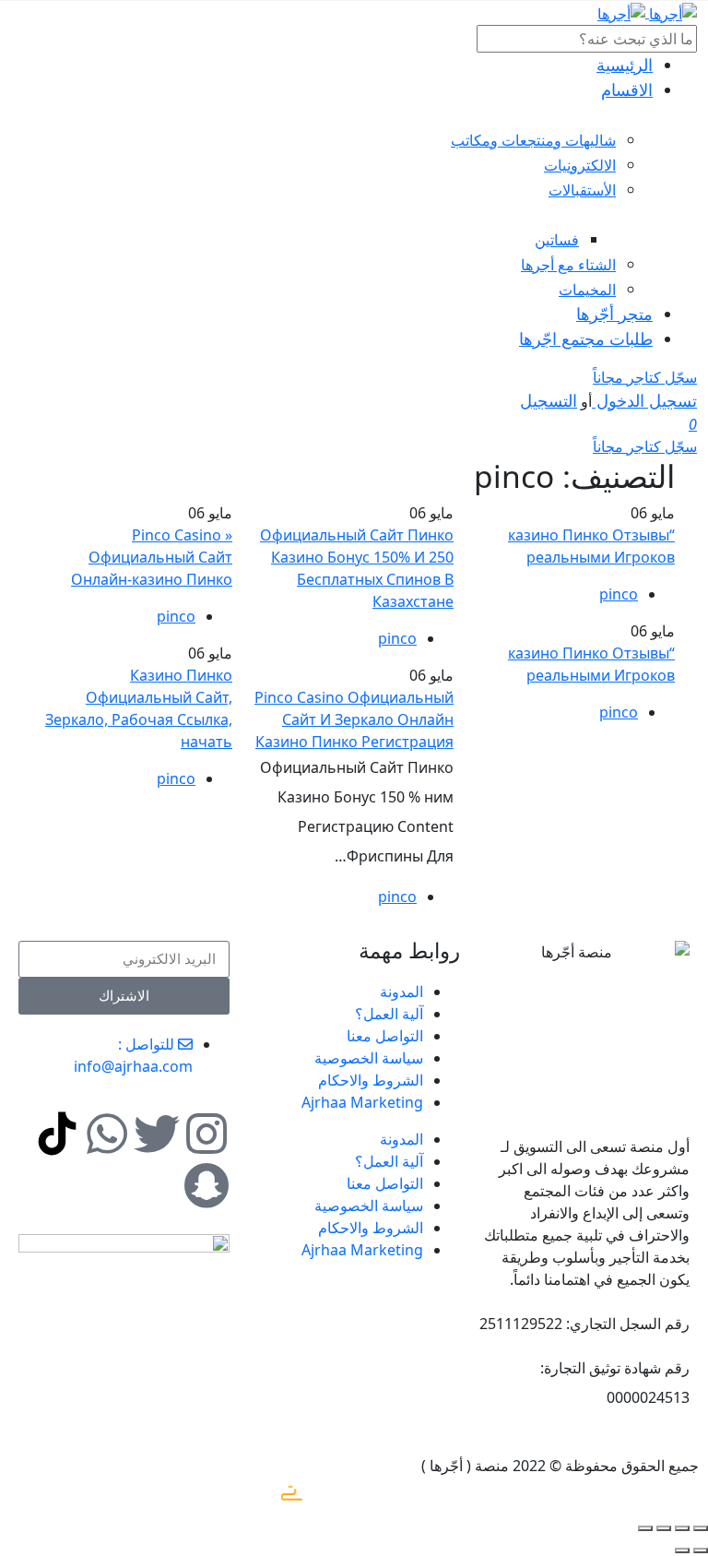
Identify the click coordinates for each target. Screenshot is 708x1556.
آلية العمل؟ (389, 1014)
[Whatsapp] (107, 1134)
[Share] (682, 1528)
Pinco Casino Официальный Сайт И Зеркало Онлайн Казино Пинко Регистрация (354, 719)
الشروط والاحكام (370, 1080)
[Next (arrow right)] (682, 1550)
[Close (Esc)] (700, 1528)
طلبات (586, 338)
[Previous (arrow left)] (700, 1550)
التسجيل (548, 400)
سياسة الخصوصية (368, 1058)
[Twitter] (157, 1134)
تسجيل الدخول (644, 400)
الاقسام (627, 89)
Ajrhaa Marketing (362, 1102)
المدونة (401, 991)
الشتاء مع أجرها (568, 265)
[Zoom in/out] (645, 1528)
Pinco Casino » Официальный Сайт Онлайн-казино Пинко (151, 557)
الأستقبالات (582, 190)
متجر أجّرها (614, 314)
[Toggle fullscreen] (663, 1528)
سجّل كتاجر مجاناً (645, 377)
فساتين (557, 240)
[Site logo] (671, 12)
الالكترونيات (580, 165)
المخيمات (587, 289)
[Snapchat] (206, 1185)
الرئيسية (624, 64)
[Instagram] (206, 1134)
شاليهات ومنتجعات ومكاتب (533, 140)
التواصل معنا (385, 1036)
